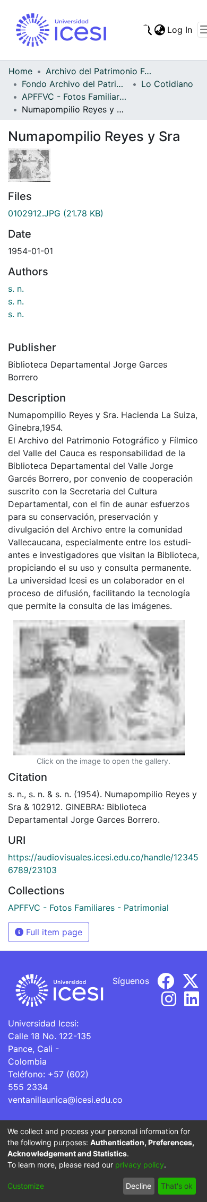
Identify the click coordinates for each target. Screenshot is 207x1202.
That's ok (177, 1185)
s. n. (16, 288)
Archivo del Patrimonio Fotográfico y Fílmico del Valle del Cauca (99, 71)
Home (20, 71)
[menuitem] (159, 29)
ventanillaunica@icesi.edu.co (65, 1099)
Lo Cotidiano (167, 84)
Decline (138, 1185)
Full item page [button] (52, 932)
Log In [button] (180, 29)
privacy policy (139, 1164)
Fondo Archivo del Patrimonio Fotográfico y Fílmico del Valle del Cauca (75, 84)
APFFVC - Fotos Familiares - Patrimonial (75, 96)
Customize (25, 1185)
